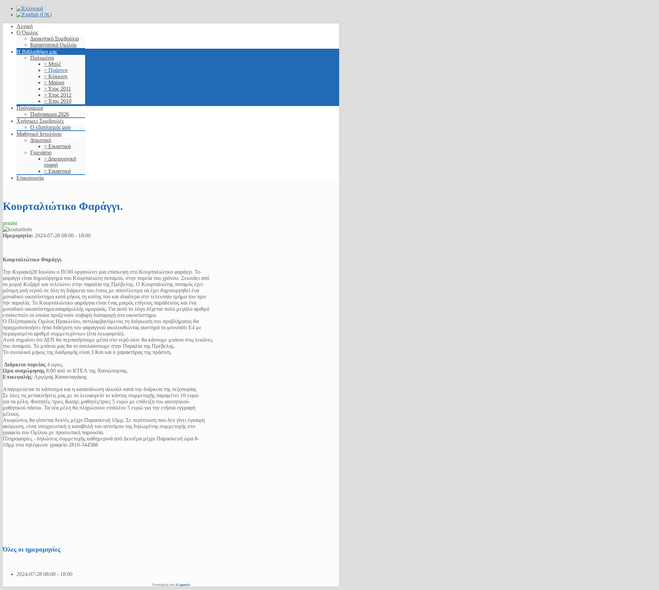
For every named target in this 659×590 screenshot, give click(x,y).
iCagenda (183, 585)
